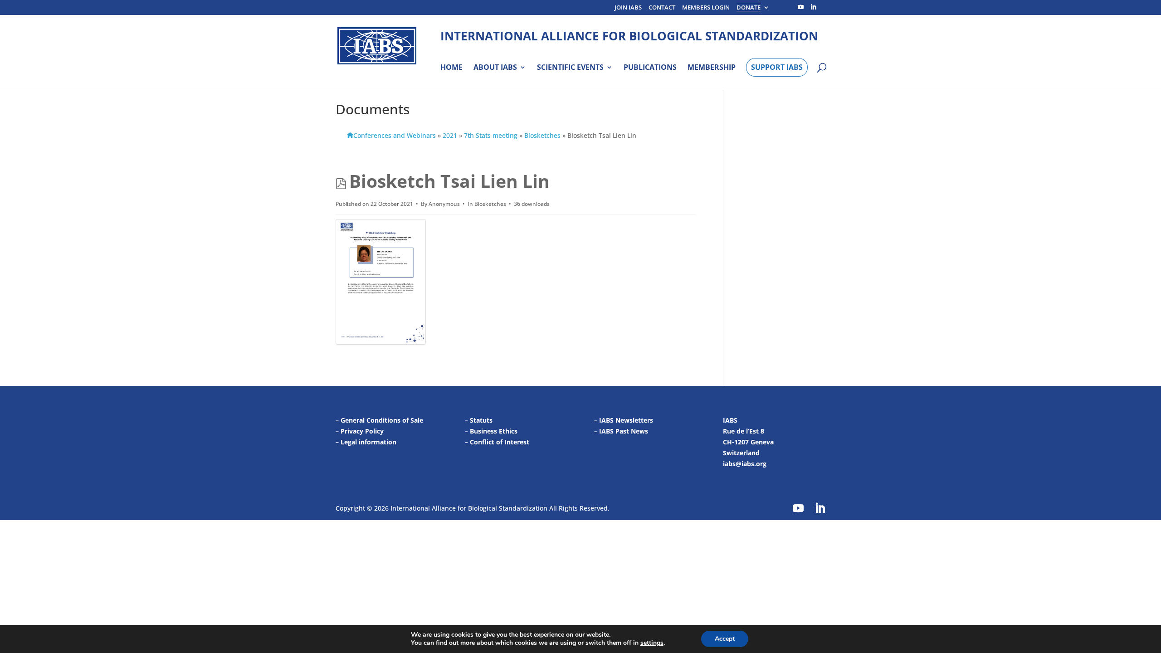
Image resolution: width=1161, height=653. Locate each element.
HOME (451, 67)
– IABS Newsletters (623, 420)
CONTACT (662, 8)
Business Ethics (493, 431)
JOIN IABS (628, 8)
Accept (725, 638)
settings (651, 643)
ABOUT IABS (495, 67)
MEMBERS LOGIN (706, 8)
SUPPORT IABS (777, 67)
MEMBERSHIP (712, 67)
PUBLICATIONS (650, 67)
